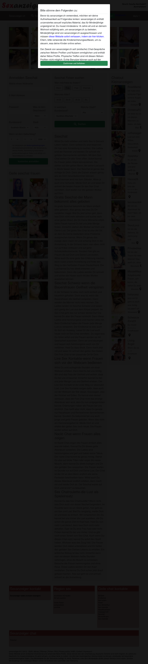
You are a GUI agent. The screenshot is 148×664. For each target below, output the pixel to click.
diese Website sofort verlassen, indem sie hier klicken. (76, 36)
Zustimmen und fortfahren (74, 63)
